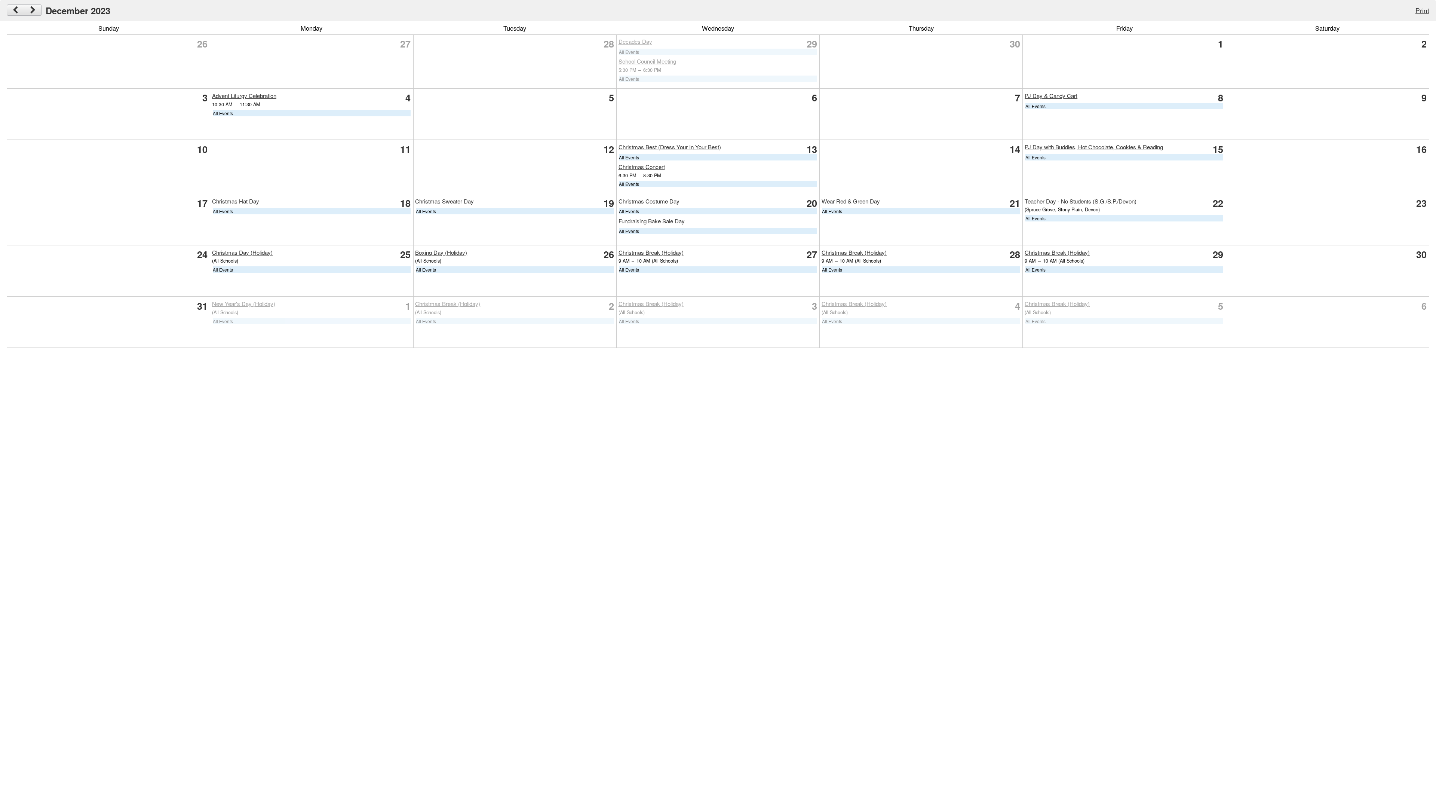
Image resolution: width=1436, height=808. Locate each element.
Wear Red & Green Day (851, 201)
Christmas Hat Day (235, 201)
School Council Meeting (647, 61)
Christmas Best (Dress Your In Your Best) (670, 147)
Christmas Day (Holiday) (242, 252)
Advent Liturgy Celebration (244, 96)
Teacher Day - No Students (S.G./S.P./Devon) (1080, 201)
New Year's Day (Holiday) (243, 303)
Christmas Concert (642, 167)
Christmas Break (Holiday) (651, 252)
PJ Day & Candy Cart (1051, 96)
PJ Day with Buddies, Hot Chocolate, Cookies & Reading (1094, 147)
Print (1422, 10)
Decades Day (635, 41)
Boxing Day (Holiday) (441, 252)
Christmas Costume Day (649, 201)
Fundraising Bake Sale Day (652, 221)
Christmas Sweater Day (444, 201)
